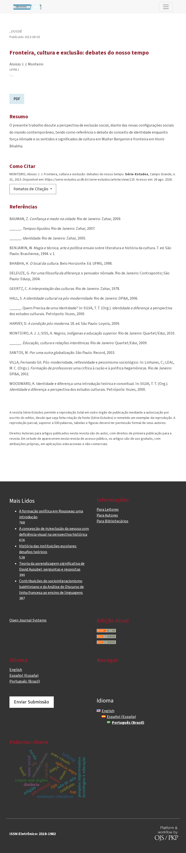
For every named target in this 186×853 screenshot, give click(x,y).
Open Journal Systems (27, 620)
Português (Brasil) (24, 681)
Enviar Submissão (31, 702)
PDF (17, 98)
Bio (11, 75)
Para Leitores (108, 509)
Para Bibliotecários (112, 521)
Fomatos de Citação (31, 189)
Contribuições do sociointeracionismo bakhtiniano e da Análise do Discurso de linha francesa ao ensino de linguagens (51, 586)
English (15, 669)
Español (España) (24, 675)
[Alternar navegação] (166, 7)
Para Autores (107, 515)
